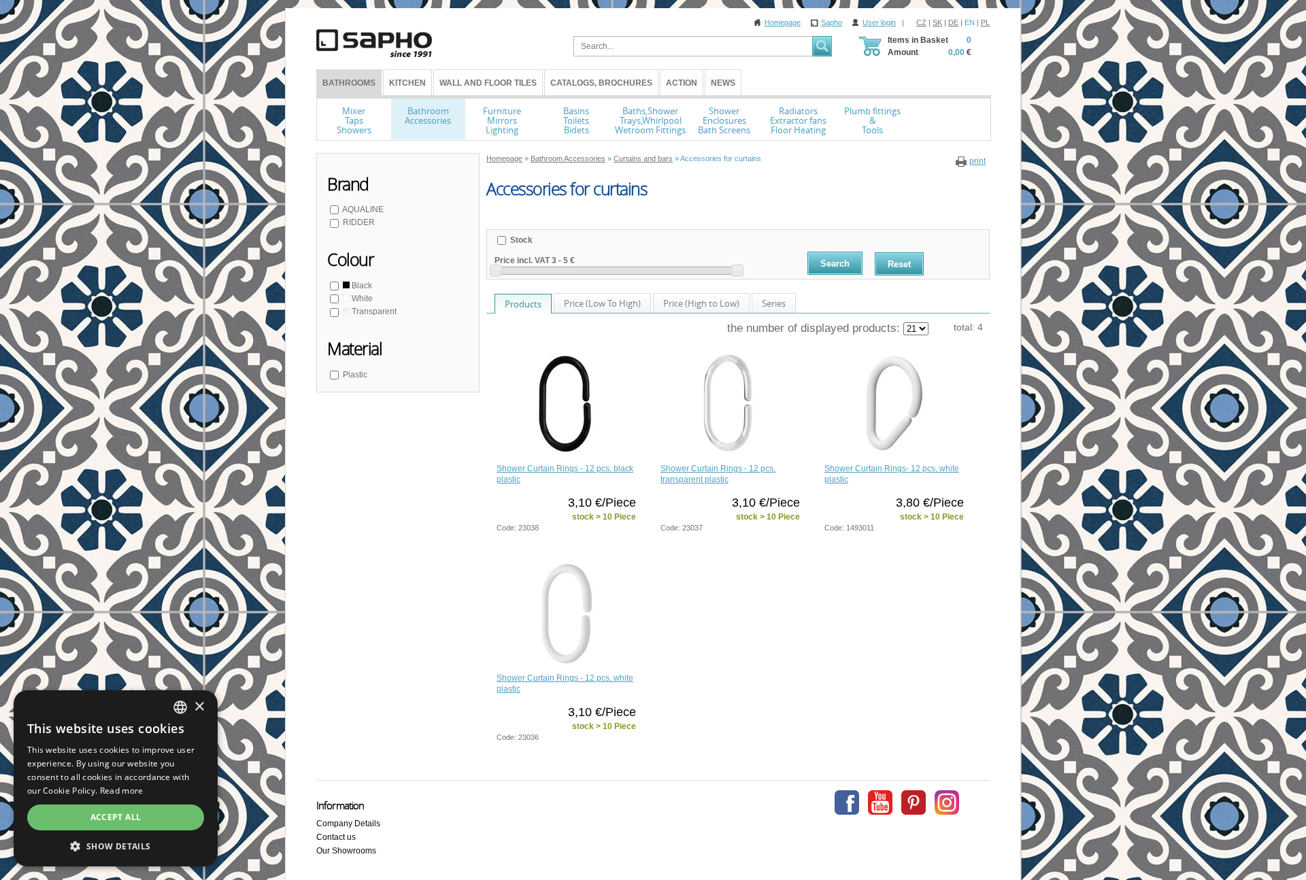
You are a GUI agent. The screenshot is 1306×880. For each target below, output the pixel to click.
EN (970, 22)
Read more (122, 790)
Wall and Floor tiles (488, 83)
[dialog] (116, 778)
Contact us (336, 837)
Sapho (831, 22)
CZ (921, 22)
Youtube (880, 802)
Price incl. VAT (522, 260)
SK (937, 22)
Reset (899, 264)
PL (985, 22)
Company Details (348, 823)
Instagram (947, 802)
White (361, 298)
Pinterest (913, 802)
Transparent (373, 311)
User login (879, 22)
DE (953, 22)
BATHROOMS (348, 83)
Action (681, 83)
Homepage (783, 22)
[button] (115, 846)
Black (361, 285)
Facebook (847, 802)
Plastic (355, 374)
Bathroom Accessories (568, 158)
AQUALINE (363, 209)
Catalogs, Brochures (601, 83)
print (977, 161)
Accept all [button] (115, 817)
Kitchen (407, 83)
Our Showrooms (346, 851)
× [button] (199, 707)
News (723, 83)
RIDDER (359, 222)
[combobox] (180, 707)
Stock (520, 240)
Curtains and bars (643, 158)
